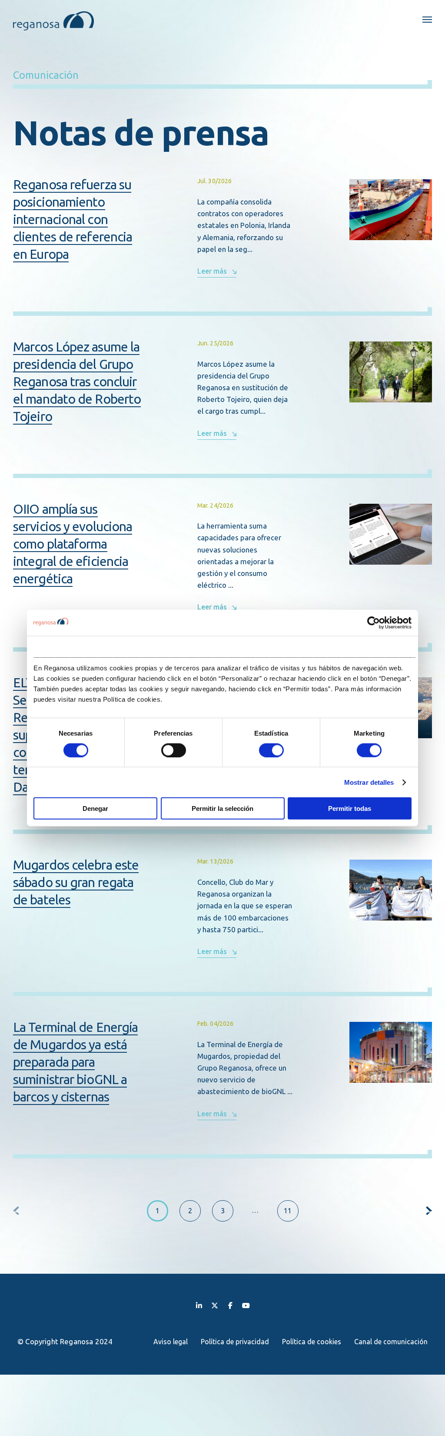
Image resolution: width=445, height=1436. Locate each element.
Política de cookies (311, 1342)
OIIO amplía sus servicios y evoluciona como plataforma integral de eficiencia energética (72, 544)
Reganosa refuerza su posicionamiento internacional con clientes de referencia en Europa (72, 219)
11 (288, 1211)
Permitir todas (349, 808)
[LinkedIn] (199, 1305)
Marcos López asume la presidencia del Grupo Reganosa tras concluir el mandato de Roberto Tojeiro (77, 381)
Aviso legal (170, 1342)
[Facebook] (230, 1305)
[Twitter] (214, 1305)
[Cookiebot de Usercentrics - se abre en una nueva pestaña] (373, 622)
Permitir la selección (222, 808)
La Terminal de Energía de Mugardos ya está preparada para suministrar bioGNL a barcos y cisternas (75, 1062)
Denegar (95, 808)
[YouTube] (246, 1305)
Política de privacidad (235, 1342)
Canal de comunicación (391, 1342)
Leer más (212, 271)
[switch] (173, 750)
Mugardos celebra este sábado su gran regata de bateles (76, 882)
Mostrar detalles (369, 782)
